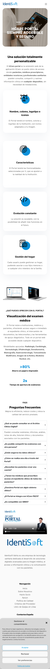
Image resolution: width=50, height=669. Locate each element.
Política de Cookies (24, 666)
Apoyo (25, 597)
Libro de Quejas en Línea (25, 607)
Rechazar (25, 654)
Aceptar (25, 647)
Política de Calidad (25, 601)
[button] (46, 623)
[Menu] (46, 4)
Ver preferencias (25, 660)
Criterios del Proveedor (25, 604)
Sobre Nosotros (25, 591)
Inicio (25, 588)
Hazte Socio (25, 594)
